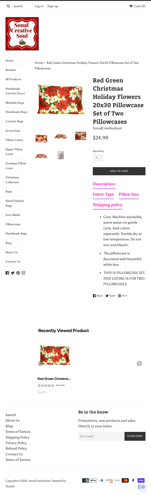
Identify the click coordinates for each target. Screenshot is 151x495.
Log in (39, 6)
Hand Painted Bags (15, 203)
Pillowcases (13, 224)
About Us (11, 252)
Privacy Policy (16, 443)
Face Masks (13, 215)
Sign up (52, 6)
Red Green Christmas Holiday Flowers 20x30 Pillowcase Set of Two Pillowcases (55, 379)
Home (9, 60)
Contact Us (13, 261)
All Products (13, 79)
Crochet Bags (14, 121)
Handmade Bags (16, 233)
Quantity (98, 151)
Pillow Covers (14, 140)
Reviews (11, 70)
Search (11, 415)
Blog (8, 243)
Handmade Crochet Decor (15, 91)
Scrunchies (13, 130)
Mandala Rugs (15, 102)
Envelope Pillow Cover (16, 166)
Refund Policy (16, 448)
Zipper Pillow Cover (14, 152)
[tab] (104, 185)
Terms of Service (18, 432)
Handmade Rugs (16, 112)
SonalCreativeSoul (39, 480)
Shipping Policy (17, 437)
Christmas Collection (12, 180)
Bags (9, 191)
